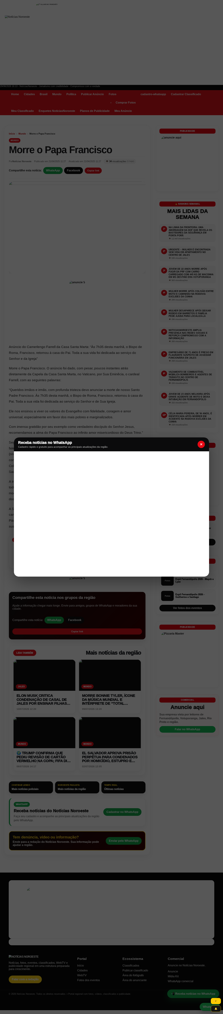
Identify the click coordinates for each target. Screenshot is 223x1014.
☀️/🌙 (216, 1001)
